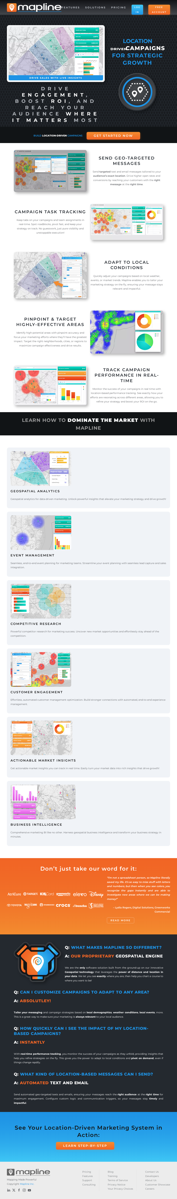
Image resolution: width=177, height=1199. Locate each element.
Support (87, 1180)
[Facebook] (19, 1190)
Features (87, 1176)
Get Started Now (113, 136)
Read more (120, 920)
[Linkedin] (8, 1190)
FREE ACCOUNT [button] (159, 9)
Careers (149, 1188)
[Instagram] (24, 1190)
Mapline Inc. (27, 1183)
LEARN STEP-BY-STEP (85, 1146)
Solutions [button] (95, 7)
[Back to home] (34, 7)
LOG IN (137, 9)
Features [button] (71, 7)
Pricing (118, 7)
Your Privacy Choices (120, 1188)
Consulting (89, 1184)
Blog (111, 1171)
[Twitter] (14, 1190)
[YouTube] (29, 1190)
